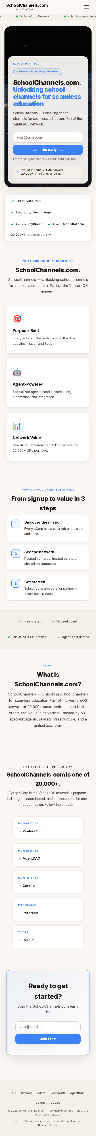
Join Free (48, 1039)
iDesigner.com (33, 1121)
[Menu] (86, 7)
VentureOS (34, 201)
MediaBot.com (73, 224)
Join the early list (48, 150)
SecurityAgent (43, 212)
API (14, 1093)
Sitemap (26, 1093)
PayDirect (35, 224)
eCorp (41, 1093)
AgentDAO (31, 858)
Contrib (29, 886)
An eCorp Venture (27, 9)
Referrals (30, 913)
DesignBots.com (48, 1125)
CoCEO (28, 940)
